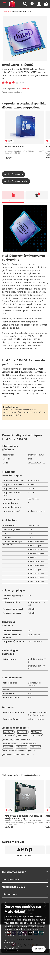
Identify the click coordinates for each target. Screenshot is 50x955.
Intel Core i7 (22, 732)
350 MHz (31, 609)
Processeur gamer (25, 751)
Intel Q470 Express (36, 553)
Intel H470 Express (36, 549)
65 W (30, 533)
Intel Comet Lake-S (36, 511)
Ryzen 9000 (8, 747)
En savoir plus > (22, 935)
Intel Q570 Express (36, 577)
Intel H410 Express (35, 545)
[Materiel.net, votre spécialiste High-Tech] (12, 4)
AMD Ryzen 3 (35, 747)
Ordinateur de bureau (34, 684)
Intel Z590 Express (36, 581)
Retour (7, 11)
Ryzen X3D (7, 739)
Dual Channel (34, 634)
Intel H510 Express (35, 569)
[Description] (13, 195)
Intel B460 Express (36, 541)
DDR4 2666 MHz (35, 641)
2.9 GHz (31, 488)
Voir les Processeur (13, 174)
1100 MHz (31, 613)
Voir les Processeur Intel (16, 181)
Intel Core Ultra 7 (10, 743)
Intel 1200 (32, 484)
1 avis (21, 83)
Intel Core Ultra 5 (23, 739)
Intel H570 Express (36, 573)
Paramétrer (12, 948)
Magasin (33, 2)
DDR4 (30, 630)
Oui (29, 595)
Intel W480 (32, 557)
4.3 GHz (31, 492)
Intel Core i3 (22, 747)
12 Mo (30, 537)
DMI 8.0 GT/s (33, 499)
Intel (30, 459)
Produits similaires (30, 775)
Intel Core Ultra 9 (28, 743)
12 (28, 507)
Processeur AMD (24, 855)
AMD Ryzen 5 (36, 732)
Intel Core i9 (23, 736)
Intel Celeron (8, 751)
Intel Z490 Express (36, 561)
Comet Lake (33, 525)
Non (30, 693)
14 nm (30, 529)
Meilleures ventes (10, 775)
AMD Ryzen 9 (36, 736)
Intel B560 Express (36, 565)
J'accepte (38, 948)
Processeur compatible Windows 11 (17, 754)
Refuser (10, 942)
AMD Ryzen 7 (8, 736)
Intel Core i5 (33, 480)
